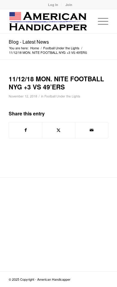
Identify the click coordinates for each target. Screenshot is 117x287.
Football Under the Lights (62, 96)
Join (68, 4)
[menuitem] (53, 4)
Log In (53, 4)
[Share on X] (58, 130)
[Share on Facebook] (25, 130)
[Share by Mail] (91, 130)
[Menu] (100, 21)
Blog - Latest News (29, 41)
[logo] (48, 21)
